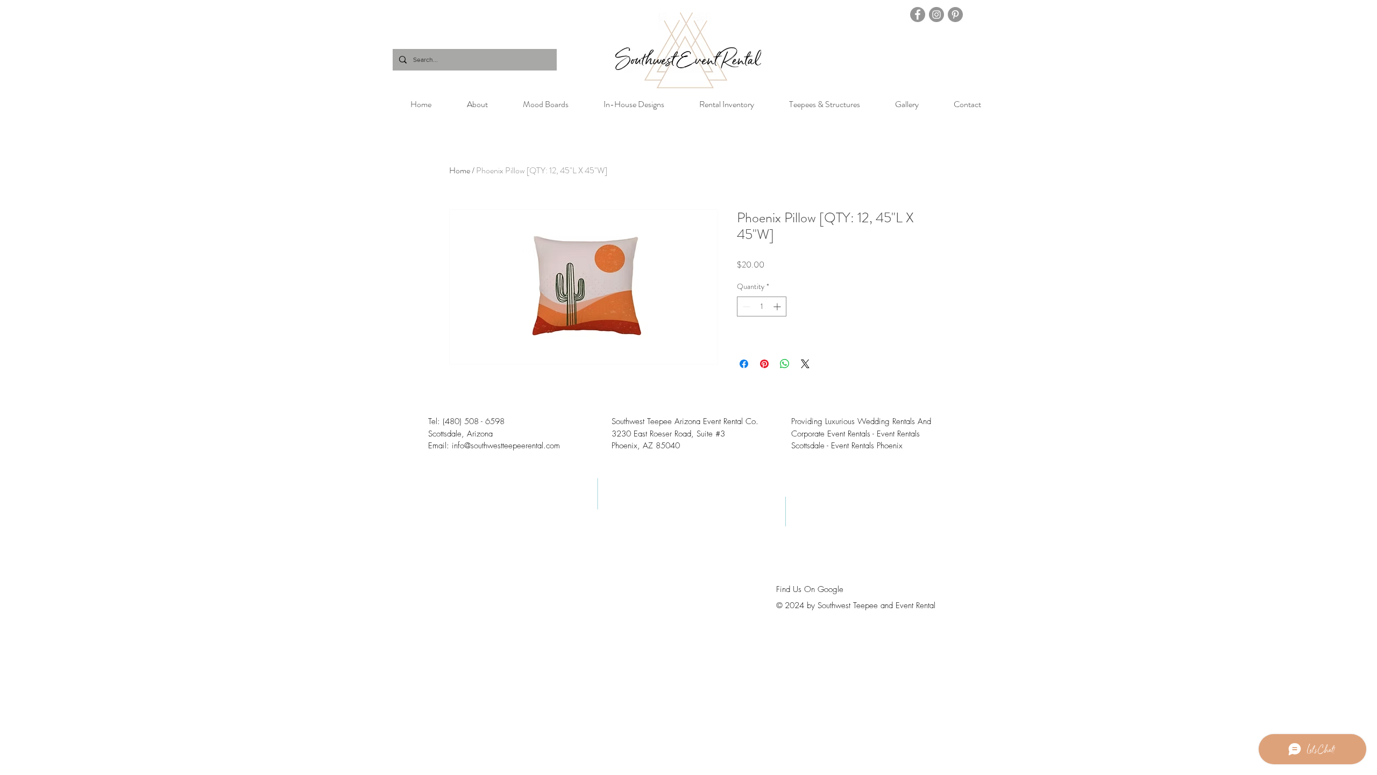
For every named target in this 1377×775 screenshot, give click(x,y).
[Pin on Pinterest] (764, 363)
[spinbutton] (761, 306)
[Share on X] (805, 363)
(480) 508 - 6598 (474, 421)
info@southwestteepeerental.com (506, 445)
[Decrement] (745, 306)
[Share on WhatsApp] (784, 363)
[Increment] (778, 306)
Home (459, 170)
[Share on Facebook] (743, 363)
